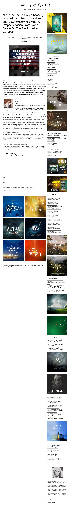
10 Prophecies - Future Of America (54, 398)
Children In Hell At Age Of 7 (52, 406)
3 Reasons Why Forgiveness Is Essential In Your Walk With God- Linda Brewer (18, 268)
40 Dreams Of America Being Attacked (54, 405)
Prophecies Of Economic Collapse (54, 208)
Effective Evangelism (51, 68)
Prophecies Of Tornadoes (52, 143)
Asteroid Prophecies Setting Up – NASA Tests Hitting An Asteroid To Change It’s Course (35, 219)
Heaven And (49, 83)
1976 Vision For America (52, 415)
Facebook (44, 9)
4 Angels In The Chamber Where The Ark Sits (56, 287)
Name (4, 172)
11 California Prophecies (52, 411)
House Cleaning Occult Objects (53, 341)
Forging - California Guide (52, 449)
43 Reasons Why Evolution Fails (53, 278)
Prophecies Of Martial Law (52, 212)
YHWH (52, 75)
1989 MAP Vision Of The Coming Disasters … (56, 396)
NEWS (48, 80)
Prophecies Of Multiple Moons (53, 214)
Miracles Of (49, 79)
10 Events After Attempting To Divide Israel (55, 290)
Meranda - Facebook (51, 502)
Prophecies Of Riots (51, 218)
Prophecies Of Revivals (52, 216)
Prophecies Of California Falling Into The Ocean (56, 138)
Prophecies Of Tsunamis (52, 144)
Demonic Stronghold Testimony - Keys (54, 340)
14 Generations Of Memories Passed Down (55, 285)
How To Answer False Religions (53, 71)
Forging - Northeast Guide (52, 447)
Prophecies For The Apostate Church (54, 151)
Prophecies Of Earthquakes (52, 139)
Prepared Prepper (50, 84)
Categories (39, 9)
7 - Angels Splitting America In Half (54, 414)
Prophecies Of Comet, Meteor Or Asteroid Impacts (57, 135)
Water (60, 146)
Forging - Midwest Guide (52, 446)
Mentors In (49, 76)
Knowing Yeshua (50, 74)
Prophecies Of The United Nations (54, 229)
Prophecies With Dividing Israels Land (54, 232)
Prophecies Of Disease (51, 207)
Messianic (49, 78)
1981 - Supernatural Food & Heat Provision (55, 344)
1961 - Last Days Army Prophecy (53, 337)
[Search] (65, 463)
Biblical (49, 87)
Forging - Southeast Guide (52, 450)
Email (4, 177)
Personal (49, 82)
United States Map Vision (52, 413)
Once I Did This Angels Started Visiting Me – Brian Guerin (34, 198)
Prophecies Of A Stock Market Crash (35, 37)
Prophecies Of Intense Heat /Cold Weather (55, 142)
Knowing (49, 75)
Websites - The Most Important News (54, 505)
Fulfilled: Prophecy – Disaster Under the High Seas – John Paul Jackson (13, 219)
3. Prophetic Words (14, 37)
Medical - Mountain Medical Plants (54, 457)
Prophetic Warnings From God (24, 38)
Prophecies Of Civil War (52, 204)
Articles (51, 80)
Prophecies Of (50, 146)
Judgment (49, 72)
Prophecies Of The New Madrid (53, 228)
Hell (53, 83)
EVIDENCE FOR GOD (31, 9)
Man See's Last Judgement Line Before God (56, 410)
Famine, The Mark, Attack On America (54, 417)
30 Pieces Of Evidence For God (53, 286)
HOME (25, 9)
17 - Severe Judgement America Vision (55, 345)
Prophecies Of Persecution (52, 215)
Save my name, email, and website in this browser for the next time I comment (19, 187)
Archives (55, 80)
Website (4, 182)
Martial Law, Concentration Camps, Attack (55, 418)
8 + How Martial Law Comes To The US (55, 397)
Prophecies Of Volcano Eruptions (53, 136)
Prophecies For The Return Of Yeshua (54, 155)
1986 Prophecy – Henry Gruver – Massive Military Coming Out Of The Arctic (12, 198)
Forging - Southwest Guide (52, 451)
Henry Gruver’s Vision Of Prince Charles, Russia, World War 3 (34, 241)
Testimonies (53, 82)
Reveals (53, 72)
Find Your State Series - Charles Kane (54, 458)
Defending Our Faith (51, 67)
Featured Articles (50, 70)
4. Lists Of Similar (50, 64)
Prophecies (56, 64)
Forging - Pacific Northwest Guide (54, 445)
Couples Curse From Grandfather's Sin (55, 343)
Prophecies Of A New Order (52, 199)
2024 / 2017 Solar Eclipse (52, 289)
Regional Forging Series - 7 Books (54, 459)
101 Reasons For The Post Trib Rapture (55, 291)
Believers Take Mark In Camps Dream (54, 347)
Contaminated (56, 146)
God (56, 72)
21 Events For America (51, 402)
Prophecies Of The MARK (52, 227)
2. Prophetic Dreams (51, 61)
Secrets (55, 87)
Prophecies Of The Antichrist (53, 223)
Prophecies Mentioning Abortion (53, 198)
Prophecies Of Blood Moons (52, 203)
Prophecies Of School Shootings (53, 219)
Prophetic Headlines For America (53, 401)
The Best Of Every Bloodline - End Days (55, 349)
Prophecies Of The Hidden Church (54, 152)
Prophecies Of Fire (51, 140)
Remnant (53, 78)
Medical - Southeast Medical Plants (54, 455)
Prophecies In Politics (23, 37)
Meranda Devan (21, 36)
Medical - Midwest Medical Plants (53, 454)
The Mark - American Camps (53, 348)
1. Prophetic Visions (51, 60)
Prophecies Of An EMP (51, 202)
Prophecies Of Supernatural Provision (54, 220)
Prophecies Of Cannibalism (52, 211)
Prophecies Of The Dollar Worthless (54, 224)
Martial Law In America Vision (53, 407)
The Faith (53, 76)
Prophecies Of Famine (51, 210)
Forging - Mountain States (52, 453)
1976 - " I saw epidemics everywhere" (54, 409)
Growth (52, 87)
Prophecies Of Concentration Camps (54, 206)
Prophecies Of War (51, 231)
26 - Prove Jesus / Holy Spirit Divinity (54, 339)
